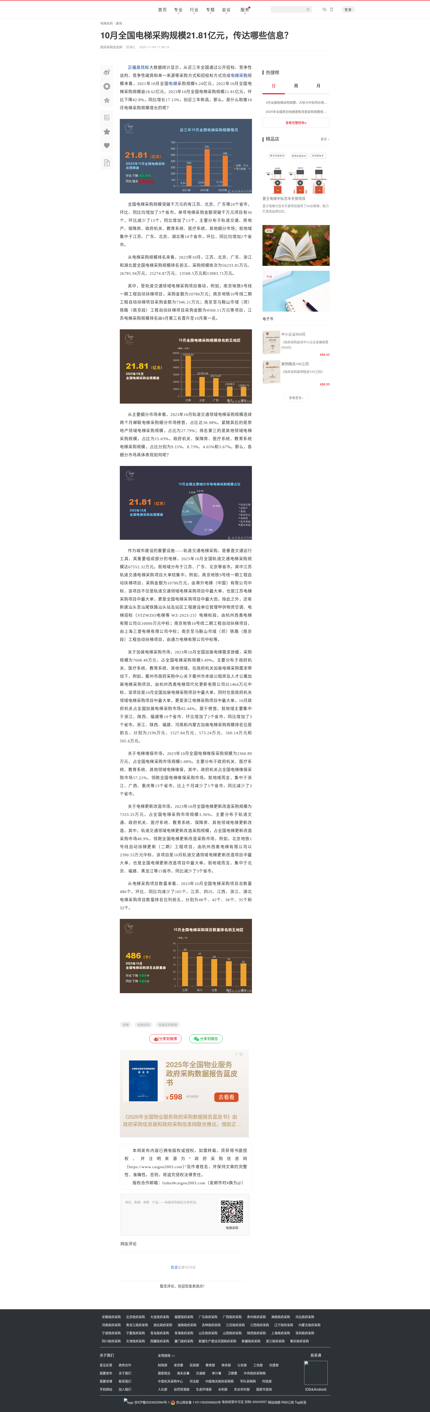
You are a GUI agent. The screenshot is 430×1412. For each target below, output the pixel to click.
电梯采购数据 (167, 1024)
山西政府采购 (232, 1333)
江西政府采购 (259, 1324)
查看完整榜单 (295, 122)
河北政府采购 (304, 1316)
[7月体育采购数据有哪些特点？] (296, 310)
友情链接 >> (166, 1355)
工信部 (258, 1365)
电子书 (267, 318)
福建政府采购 (183, 1316)
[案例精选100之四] (271, 383)
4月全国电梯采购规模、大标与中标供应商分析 (298, 102)
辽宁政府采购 (283, 1324)
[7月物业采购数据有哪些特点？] (296, 264)
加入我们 (125, 1389)
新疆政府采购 (251, 1341)
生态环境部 (204, 1389)
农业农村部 (242, 1389)
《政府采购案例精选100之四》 (302, 371)
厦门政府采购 (183, 1341)
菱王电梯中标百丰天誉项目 (283, 198)
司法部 (194, 1381)
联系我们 (125, 1381)
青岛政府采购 (159, 1333)
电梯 (126, 1024)
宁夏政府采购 (135, 1333)
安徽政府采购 (111, 1316)
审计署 (216, 1373)
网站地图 (274, 1402)
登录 (348, 9)
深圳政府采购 (304, 1333)
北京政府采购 (135, 1316)
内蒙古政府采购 (309, 1324)
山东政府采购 (208, 1333)
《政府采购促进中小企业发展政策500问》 (304, 345)
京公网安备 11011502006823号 (198, 1402)
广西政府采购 (232, 1316)
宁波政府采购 (111, 1333)
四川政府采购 (111, 1341)
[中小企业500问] (271, 353)
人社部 (162, 1389)
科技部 (267, 1381)
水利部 (223, 1389)
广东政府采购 (208, 1316)
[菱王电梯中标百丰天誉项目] (296, 173)
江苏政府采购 (235, 1324)
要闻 (119, 23)
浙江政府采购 (275, 1341)
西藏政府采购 (159, 1341)
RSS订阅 (287, 1402)
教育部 (210, 1365)
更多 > (325, 139)
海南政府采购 (280, 1316)
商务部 (226, 1365)
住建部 (274, 1365)
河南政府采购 (111, 1324)
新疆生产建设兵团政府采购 (217, 1341)
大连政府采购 (159, 1316)
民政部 (194, 1365)
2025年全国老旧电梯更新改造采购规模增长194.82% (302, 111)
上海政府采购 (280, 1333)
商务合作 (125, 1365)
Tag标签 (300, 1402)
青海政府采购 (183, 1333)
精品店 (272, 139)
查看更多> (296, 397)
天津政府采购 (135, 1341)
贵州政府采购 (256, 1316)
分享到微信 (208, 1038)
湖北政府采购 (162, 1324)
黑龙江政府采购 (137, 1324)
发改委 (178, 1365)
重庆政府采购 (299, 1341)
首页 (162, 9)
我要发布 (106, 1373)
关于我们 (125, 1373)
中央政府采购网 (255, 1373)
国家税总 (164, 1373)
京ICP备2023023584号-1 (152, 1402)
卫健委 (232, 1373)
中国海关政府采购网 (219, 1381)
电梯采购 (106, 23)
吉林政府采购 (211, 1324)
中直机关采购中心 (170, 1381)
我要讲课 (106, 1381)
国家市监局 (264, 1389)
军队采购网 (248, 1381)
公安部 (242, 1365)
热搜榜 (272, 72)
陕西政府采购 (256, 1333)
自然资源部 (181, 1389)
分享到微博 (168, 1038)
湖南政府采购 (187, 1324)
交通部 (200, 1373)
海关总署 (183, 1373)
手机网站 (106, 1389)
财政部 (162, 1365)
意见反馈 (106, 1365)
